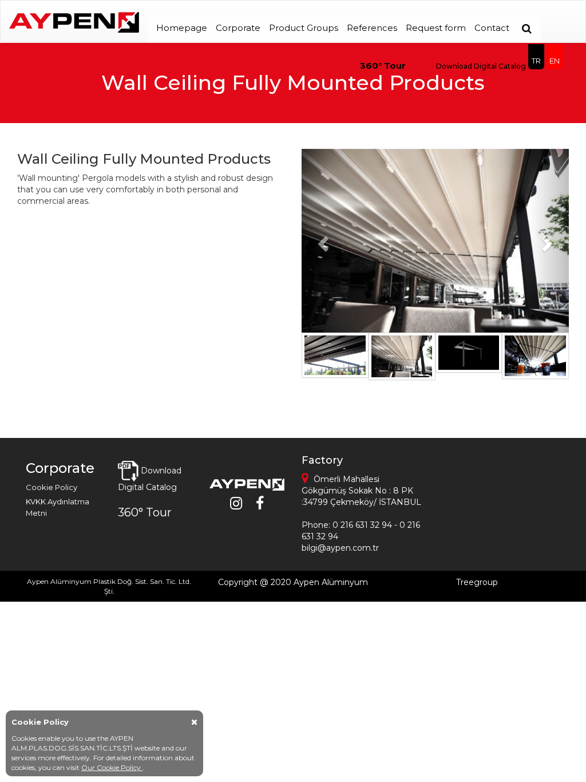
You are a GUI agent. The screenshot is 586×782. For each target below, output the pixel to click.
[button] (322, 241)
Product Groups (303, 27)
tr (536, 60)
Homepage (181, 27)
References (372, 27)
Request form (436, 27)
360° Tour (383, 65)
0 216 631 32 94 (362, 525)
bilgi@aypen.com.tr (340, 548)
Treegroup (477, 582)
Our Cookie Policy (111, 767)
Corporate (238, 27)
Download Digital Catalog (480, 66)
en (554, 60)
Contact (491, 27)
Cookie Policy (51, 487)
